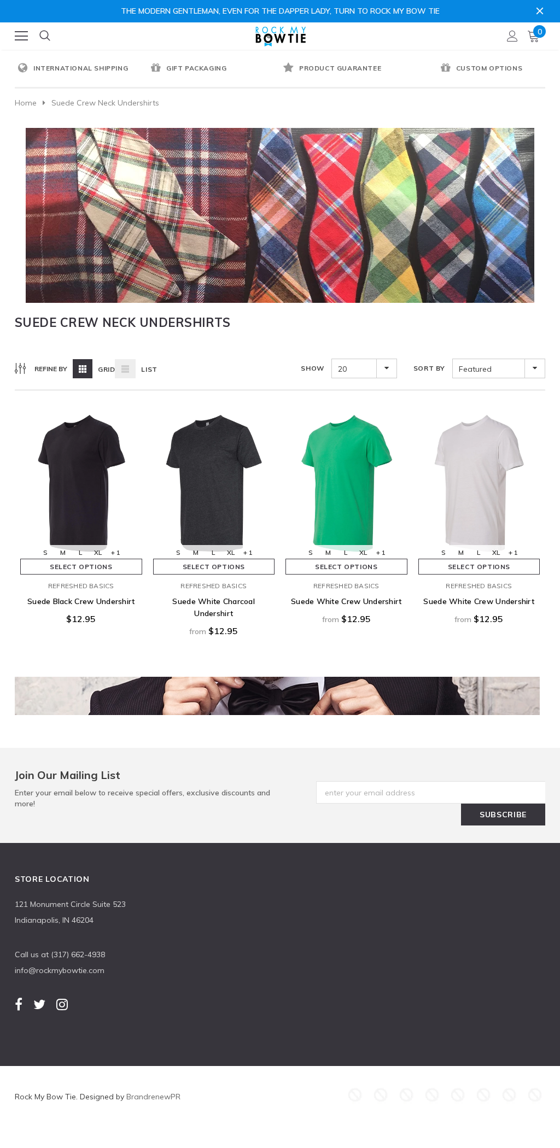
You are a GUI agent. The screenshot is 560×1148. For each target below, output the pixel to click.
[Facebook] (18, 1004)
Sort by (429, 368)
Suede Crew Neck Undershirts (105, 103)
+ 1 (115, 552)
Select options (81, 567)
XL (98, 552)
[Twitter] (39, 1004)
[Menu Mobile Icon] (21, 36)
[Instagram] (62, 1004)
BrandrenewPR (153, 1097)
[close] (539, 10)
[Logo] (280, 34)
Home (26, 103)
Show (312, 368)
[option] (81, 68)
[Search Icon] (44, 36)
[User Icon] (512, 36)
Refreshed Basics (81, 586)
